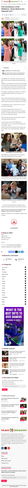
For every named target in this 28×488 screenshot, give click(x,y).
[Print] (10, 15)
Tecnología (14, 272)
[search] (19, 1)
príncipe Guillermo (17, 246)
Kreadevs (16, 486)
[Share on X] (6, 15)
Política (14, 288)
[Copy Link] (8, 15)
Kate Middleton (18, 244)
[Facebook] (8, 260)
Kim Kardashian (10, 244)
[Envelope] (9, 448)
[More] (12, 15)
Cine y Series (14, 267)
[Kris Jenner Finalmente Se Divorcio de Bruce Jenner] (23, 399)
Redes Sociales (14, 274)
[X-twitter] (5, 448)
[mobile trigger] (2, 1)
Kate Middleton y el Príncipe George (12, 70)
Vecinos (14, 285)
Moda (14, 290)
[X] (20, 260)
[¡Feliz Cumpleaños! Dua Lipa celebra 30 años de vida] (5, 359)
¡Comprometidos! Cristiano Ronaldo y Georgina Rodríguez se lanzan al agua (17, 371)
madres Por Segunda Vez (6, 246)
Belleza (14, 301)
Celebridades (14, 297)
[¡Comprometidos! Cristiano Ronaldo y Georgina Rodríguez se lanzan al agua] (5, 371)
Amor (14, 278)
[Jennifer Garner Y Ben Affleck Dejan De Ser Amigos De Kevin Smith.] (23, 406)
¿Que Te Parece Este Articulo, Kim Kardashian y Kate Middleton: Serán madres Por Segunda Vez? (14, 74)
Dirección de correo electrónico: (8, 383)
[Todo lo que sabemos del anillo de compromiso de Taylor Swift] (5, 353)
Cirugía (14, 283)
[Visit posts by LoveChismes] (2, 18)
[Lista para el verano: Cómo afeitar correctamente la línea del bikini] (5, 365)
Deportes (14, 276)
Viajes (14, 304)
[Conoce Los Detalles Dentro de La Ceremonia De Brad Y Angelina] (23, 412)
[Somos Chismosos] (11, 1)
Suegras (14, 281)
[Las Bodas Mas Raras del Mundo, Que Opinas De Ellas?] (23, 419)
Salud (14, 299)
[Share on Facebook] (4, 15)
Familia (14, 292)
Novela (14, 295)
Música (14, 269)
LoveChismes (7, 17)
